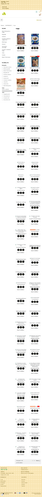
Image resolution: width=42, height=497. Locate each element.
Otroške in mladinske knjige (6, 50)
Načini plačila (3, 481)
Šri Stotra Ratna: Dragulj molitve (35, 382)
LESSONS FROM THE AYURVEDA (35, 450)
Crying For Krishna (35, 189)
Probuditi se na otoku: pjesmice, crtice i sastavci (21, 367)
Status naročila (24, 482)
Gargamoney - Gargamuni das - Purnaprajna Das (21, 126)
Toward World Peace (21, 284)
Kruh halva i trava (21, 408)
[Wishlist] (40, 12)
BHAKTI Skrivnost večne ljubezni (21, 91)
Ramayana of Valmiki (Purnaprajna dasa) (21, 339)
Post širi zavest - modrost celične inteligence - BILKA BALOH (21, 150)
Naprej (38, 460)
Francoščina (7, 96)
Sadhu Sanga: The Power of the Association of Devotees (21, 234)
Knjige (4, 28)
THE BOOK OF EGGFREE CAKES (21, 450)
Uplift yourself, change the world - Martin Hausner (21, 312)
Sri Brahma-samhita (21, 190)
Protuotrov (21, 176)
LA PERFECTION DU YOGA (35, 151)
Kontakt (2, 484)
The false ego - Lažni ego (21, 202)
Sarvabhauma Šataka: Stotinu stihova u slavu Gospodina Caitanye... (35, 369)
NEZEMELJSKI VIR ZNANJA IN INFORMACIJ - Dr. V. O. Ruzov (35, 246)
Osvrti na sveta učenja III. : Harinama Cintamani (21, 353)
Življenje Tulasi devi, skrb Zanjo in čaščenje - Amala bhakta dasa (35, 138)
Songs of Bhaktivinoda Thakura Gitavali (35, 272)
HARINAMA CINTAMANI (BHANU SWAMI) (35, 339)
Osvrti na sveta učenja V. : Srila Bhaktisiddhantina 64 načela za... (35, 206)
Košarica (23, 484)
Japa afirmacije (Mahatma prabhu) (21, 299)
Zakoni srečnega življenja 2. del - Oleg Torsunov (21, 103)
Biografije (4, 34)
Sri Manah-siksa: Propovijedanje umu (21, 382)
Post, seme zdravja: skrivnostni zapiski (21, 138)
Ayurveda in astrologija (4, 47)
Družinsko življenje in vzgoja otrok (6, 39)
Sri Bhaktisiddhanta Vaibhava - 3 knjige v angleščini (35, 423)
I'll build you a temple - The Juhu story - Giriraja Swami (35, 115)
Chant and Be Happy (35, 80)
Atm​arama (10, 492)
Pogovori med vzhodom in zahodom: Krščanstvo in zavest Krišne (35, 287)
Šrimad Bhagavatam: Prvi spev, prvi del (35, 46)
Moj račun (23, 479)
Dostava (23, 481)
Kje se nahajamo (5, 8)
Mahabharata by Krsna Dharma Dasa (21, 325)
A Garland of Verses (35, 351)
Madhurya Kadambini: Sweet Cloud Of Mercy (35, 312)
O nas (2, 479)
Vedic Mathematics (35, 394)
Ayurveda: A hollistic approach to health (21, 396)
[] (2, 495)
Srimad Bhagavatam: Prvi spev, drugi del (21, 68)
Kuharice (4, 36)
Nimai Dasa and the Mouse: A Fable (35, 436)
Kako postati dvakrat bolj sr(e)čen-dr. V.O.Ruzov (21, 115)
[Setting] (36, 12)
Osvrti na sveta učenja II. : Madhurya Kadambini (21, 219)
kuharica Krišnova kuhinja (35, 408)
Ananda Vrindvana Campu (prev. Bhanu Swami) (21, 260)
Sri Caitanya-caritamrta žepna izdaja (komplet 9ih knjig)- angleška (35, 126)
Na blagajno (3, 482)
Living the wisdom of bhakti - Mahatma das (21, 272)
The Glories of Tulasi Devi (21, 247)
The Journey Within (35, 231)
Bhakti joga (4, 42)
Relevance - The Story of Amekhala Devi (21, 436)
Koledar (3, 55)
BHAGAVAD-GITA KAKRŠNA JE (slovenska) (21, 46)
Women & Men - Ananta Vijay (35, 103)
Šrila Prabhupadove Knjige (6, 32)
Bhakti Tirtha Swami (6, 57)
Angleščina (7, 94)
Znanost (3, 44)
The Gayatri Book (35, 299)
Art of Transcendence (35, 176)
